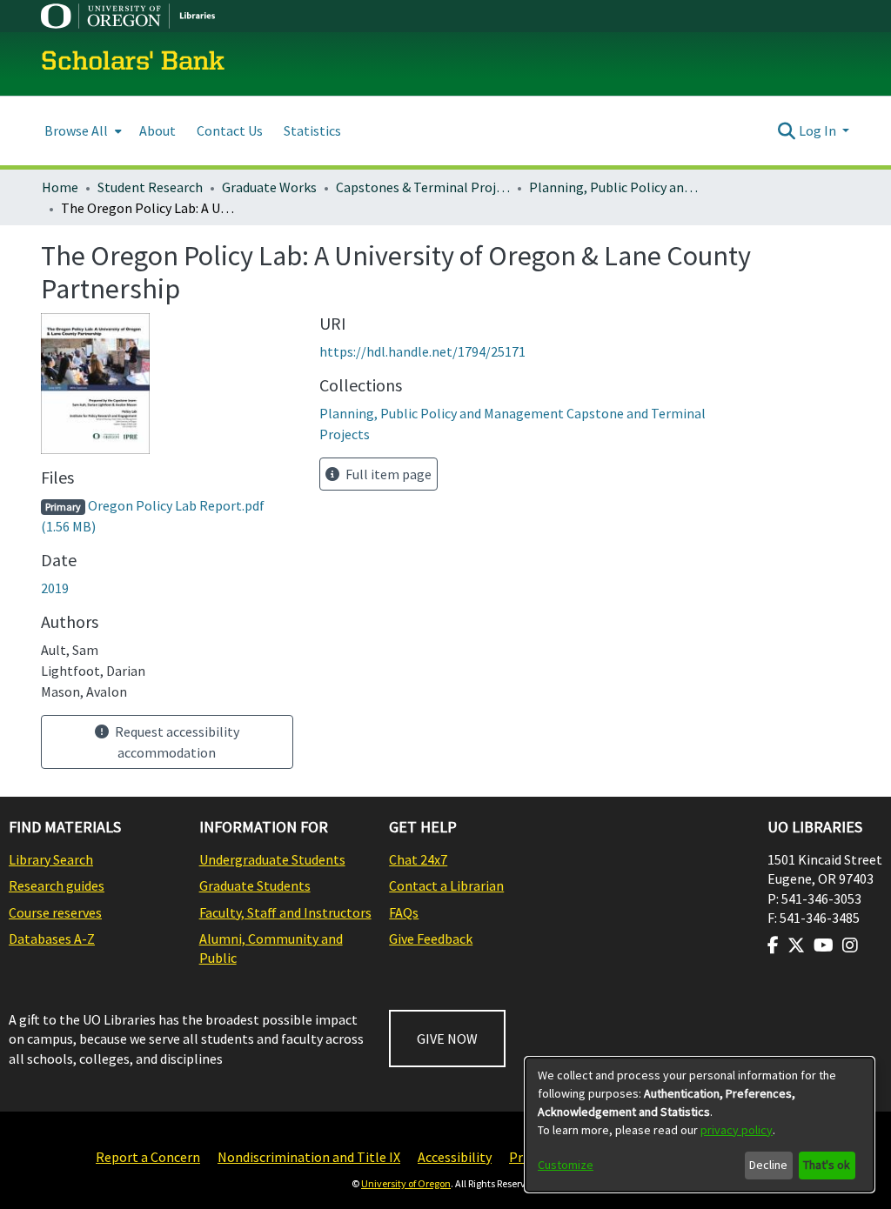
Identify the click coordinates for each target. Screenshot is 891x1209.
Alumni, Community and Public (271, 948)
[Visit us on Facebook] (773, 945)
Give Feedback (430, 938)
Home (60, 187)
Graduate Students (255, 885)
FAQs (404, 912)
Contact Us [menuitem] (230, 130)
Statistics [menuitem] (312, 130)
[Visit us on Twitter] (796, 945)
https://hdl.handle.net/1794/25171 (422, 351)
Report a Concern (148, 1157)
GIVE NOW (447, 1038)
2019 (55, 588)
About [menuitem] (157, 130)
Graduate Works (269, 187)
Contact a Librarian (446, 885)
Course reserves (55, 912)
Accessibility (455, 1157)
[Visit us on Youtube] (824, 945)
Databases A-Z (52, 938)
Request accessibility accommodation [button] (175, 742)
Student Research (150, 187)
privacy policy (736, 1130)
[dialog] (700, 1125)
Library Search (51, 859)
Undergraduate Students (272, 859)
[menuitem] (81, 131)
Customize (565, 1164)
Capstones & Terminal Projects (423, 187)
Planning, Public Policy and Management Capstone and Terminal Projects (616, 187)
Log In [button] (819, 130)
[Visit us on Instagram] (850, 945)
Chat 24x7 (418, 859)
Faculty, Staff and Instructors (285, 912)
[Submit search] (787, 130)
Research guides (56, 885)
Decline (768, 1164)
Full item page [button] (387, 474)
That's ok (826, 1164)
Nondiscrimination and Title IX (309, 1157)
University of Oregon (406, 1183)
